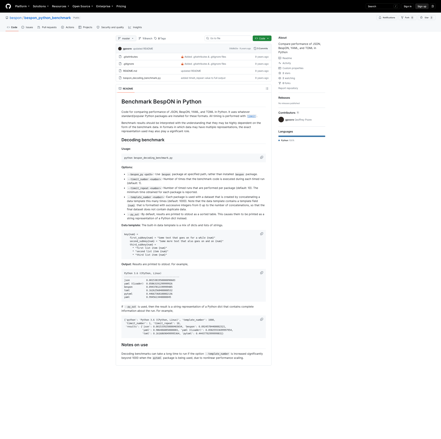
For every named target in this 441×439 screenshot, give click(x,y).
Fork (409, 17)
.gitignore (128, 63)
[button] (262, 157)
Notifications (389, 17)
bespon (16, 18)
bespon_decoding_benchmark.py (142, 77)
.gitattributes (130, 56)
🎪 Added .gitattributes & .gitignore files (203, 56)
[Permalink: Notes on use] (119, 344)
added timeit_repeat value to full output (203, 77)
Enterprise (103, 6)
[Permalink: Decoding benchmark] (119, 139)
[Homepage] (8, 6)
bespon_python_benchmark (47, 18)
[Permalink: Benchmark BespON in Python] (119, 101)
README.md (130, 70)
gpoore (127, 48)
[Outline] (267, 88)
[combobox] (229, 38)
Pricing (121, 6)
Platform (21, 6)
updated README (143, 48)
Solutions (39, 6)
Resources (59, 6)
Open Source (81, 6)
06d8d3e (233, 48)
